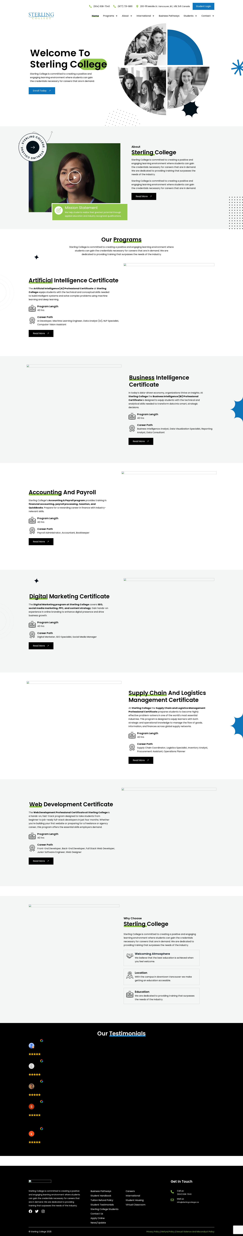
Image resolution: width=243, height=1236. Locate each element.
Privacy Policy (153, 1231)
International (144, 15)
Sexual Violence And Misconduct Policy (195, 1231)
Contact (206, 15)
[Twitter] (37, 1211)
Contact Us (97, 1213)
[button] (75, 177)
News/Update (98, 1222)
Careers (130, 1191)
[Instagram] (43, 1211)
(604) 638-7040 (184, 1194)
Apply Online (98, 1218)
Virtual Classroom (135, 1204)
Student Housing (135, 1200)
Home (95, 15)
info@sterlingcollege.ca (188, 1202)
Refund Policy (168, 1231)
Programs (108, 15)
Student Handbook (101, 1195)
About (125, 15)
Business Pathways (169, 15)
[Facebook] (30, 1211)
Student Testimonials (102, 1204)
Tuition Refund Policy (102, 1200)
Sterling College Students (104, 1209)
